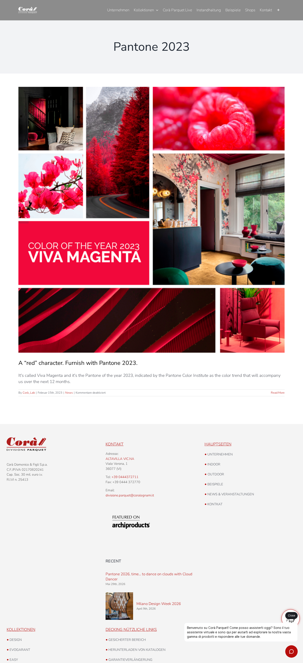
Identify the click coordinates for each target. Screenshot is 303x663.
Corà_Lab (29, 393)
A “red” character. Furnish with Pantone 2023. (78, 363)
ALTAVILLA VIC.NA (120, 459)
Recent (113, 561)
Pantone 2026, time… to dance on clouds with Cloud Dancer (149, 577)
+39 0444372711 (125, 477)
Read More (278, 393)
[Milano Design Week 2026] (119, 606)
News (69, 393)
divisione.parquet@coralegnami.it (130, 495)
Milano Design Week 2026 (158, 603)
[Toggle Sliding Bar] (278, 10)
